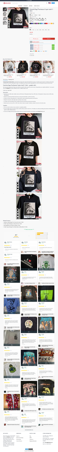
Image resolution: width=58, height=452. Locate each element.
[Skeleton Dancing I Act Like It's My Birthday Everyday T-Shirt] (35, 67)
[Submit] (46, 3)
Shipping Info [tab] (11, 79)
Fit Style (31, 12)
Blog (30, 436)
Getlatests (8, 88)
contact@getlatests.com (40, 111)
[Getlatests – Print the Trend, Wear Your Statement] (7, 3)
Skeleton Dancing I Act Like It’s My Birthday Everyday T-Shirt (35, 75)
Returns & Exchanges (19, 437)
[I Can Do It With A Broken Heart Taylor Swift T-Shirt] (22, 67)
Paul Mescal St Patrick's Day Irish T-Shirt (48, 283)
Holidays (26, 5)
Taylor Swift (32, 55)
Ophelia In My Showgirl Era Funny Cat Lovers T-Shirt (13, 222)
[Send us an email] (29, 0)
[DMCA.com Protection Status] (29, 449)
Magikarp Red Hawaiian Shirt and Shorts (13, 424)
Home (30, 8)
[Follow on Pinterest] (30, 0)
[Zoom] (9, 27)
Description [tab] (5, 79)
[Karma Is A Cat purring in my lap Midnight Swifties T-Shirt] (9, 67)
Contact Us (31, 439)
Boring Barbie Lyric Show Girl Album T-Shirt (12, 225)
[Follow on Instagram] (27, 0)
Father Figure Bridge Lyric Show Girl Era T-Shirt (13, 223)
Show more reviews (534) (29, 429)
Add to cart (36, 38)
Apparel (30, 5)
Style (30, 16)
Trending (20, 5)
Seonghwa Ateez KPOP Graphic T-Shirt (30, 410)
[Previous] (9, 18)
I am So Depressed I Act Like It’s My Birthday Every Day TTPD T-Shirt (48, 75)
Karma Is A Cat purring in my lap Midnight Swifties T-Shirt (8, 75)
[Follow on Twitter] (28, 0)
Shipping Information (33, 441)
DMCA (31, 437)
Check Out (49, 38)
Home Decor (36, 5)
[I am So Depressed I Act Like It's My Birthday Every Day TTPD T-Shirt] (49, 67)
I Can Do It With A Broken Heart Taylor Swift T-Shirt (21, 75)
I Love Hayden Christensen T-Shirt (30, 283)
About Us (17, 436)
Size (30, 27)
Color (31, 21)
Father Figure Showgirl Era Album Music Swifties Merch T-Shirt (15, 227)
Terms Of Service (19, 441)
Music (38, 8)
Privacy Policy (18, 439)
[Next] (27, 18)
